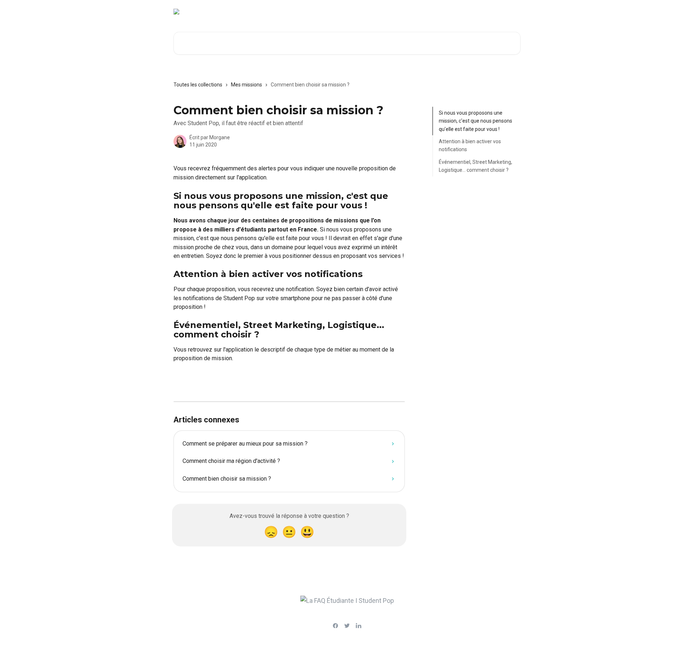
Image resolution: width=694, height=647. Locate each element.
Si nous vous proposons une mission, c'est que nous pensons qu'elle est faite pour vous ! (475, 121)
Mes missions (246, 85)
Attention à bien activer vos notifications (470, 145)
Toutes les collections (198, 85)
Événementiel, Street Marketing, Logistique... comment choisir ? (475, 166)
